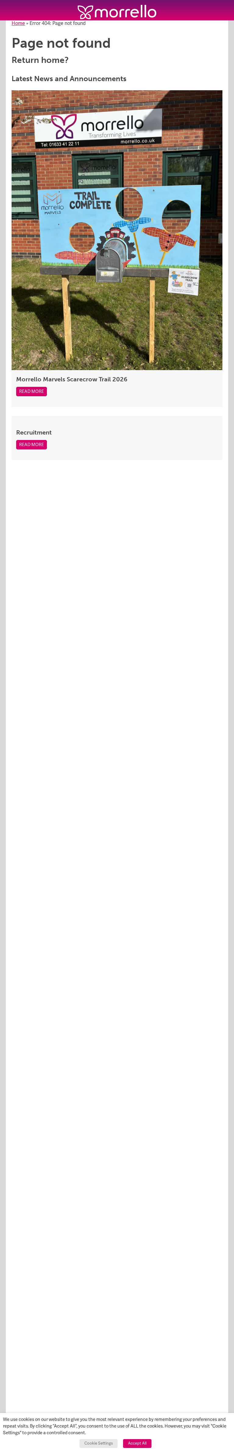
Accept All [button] (137, 1443)
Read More (31, 391)
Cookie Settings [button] (98, 1443)
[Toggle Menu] (10, 10)
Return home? (40, 60)
